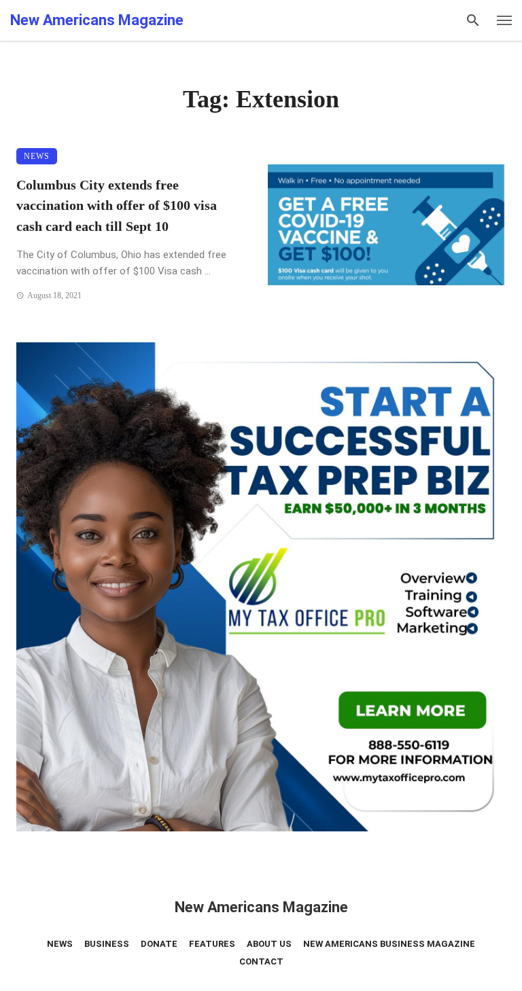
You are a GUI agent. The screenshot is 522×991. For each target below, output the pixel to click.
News (37, 156)
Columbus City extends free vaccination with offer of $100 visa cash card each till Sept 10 (116, 205)
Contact (261, 961)
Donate (159, 944)
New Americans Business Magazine (389, 944)
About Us (269, 944)
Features (212, 944)
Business (106, 944)
